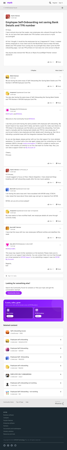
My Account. (29, 147)
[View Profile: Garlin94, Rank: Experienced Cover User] (7, 349)
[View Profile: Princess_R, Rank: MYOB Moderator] (7, 110)
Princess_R (13, 109)
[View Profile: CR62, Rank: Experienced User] (7, 332)
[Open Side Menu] (4, 2)
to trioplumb (34, 210)
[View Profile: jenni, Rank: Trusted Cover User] (7, 384)
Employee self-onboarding (19, 365)
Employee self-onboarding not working (23, 383)
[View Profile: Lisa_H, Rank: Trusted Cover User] (7, 375)
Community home (14, 293)
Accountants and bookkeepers (12, 428)
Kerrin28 (12, 189)
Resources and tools (9, 434)
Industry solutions (8, 431)
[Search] (50, 3)
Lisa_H (20, 376)
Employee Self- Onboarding (19, 357)
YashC (13, 15)
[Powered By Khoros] (59, 403)
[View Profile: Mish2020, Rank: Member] (7, 358)
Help (27, 402)
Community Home (8, 402)
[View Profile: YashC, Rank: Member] (8, 16)
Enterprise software (8, 423)
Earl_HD (12, 244)
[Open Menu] (62, 8)
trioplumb (13, 92)
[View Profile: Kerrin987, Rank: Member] (7, 228)
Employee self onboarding (19, 339)
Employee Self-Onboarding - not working (24, 391)
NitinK (12, 76)
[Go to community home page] (10, 2)
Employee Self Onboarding (19, 348)
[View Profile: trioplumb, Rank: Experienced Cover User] (7, 93)
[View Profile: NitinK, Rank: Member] (7, 77)
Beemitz (21, 368)
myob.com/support (29, 143)
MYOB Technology (19, 440)
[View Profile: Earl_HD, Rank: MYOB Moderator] (7, 245)
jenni (19, 385)
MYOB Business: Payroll (11, 7)
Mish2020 (21, 359)
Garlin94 (21, 350)
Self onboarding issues (18, 331)
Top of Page (19, 402)
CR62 (21, 333)
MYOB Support (26, 257)
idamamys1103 (23, 342)
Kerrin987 (13, 227)
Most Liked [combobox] (59, 70)
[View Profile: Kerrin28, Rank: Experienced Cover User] (7, 189)
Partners (5, 426)
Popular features (8, 420)
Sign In (61, 3)
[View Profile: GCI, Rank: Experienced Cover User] (7, 393)
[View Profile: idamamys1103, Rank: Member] (7, 341)
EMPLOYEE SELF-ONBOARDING (20, 374)
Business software (8, 415)
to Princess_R (23, 169)
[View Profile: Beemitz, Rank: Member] (7, 367)
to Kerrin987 (29, 244)
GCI (20, 394)
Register (55, 3)
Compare (6, 417)
